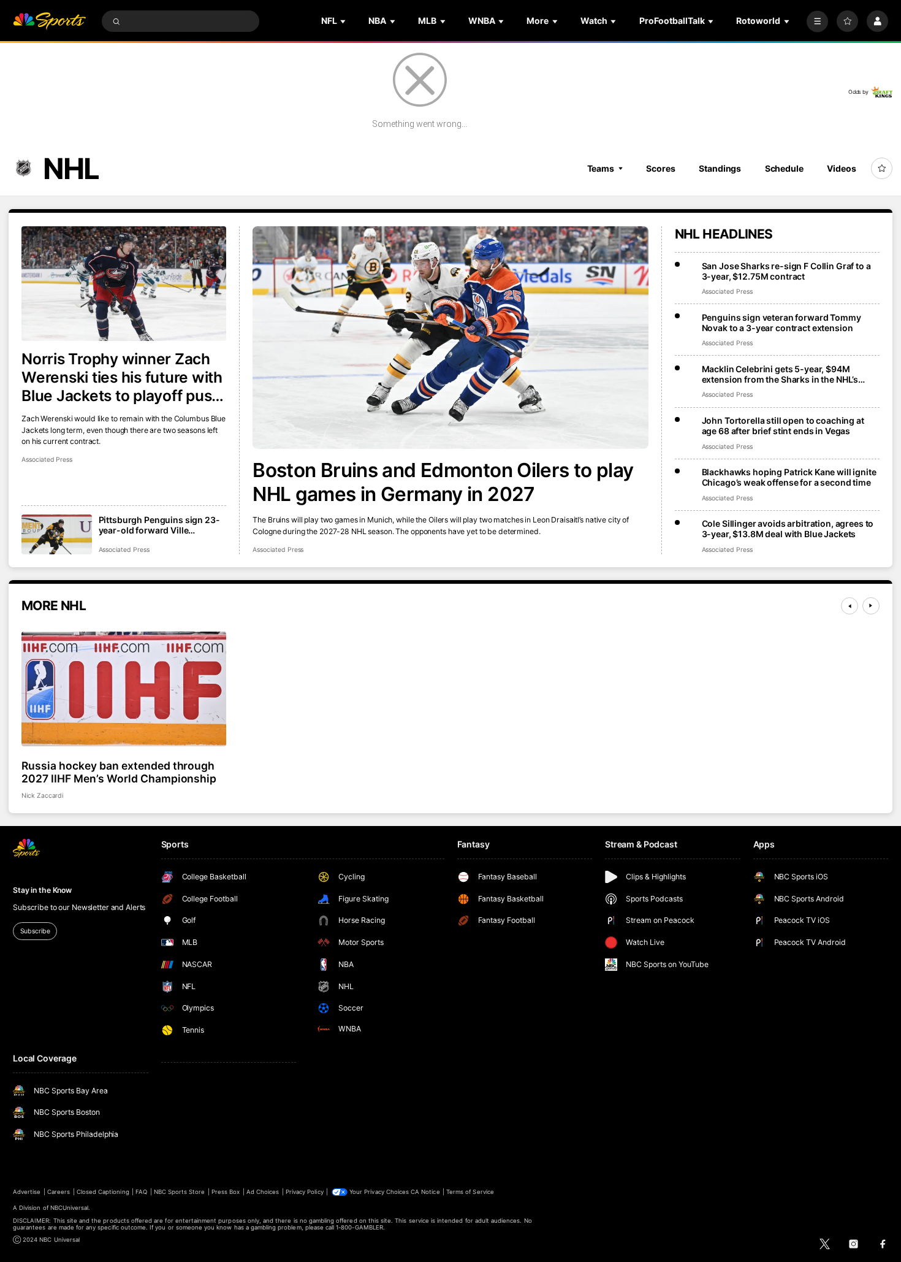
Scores (660, 168)
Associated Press (278, 550)
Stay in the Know (42, 890)
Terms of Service (470, 1191)
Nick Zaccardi (42, 796)
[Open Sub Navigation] (344, 21)
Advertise (26, 1191)
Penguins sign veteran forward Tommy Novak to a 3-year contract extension (781, 322)
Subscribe (35, 931)
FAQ (141, 1191)
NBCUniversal (69, 1207)
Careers (58, 1191)
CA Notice (425, 1191)
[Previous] (849, 605)
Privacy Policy (305, 1191)
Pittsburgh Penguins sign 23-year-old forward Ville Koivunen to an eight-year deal (161, 524)
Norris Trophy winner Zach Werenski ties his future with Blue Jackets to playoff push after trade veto (121, 377)
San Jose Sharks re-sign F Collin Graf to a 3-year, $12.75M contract (786, 271)
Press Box (225, 1191)
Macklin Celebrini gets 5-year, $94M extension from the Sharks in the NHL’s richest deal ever (780, 374)
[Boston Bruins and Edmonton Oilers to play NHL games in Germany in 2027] (450, 337)
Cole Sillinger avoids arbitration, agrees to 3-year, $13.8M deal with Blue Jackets (788, 528)
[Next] (871, 605)
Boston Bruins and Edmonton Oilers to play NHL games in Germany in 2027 (443, 482)
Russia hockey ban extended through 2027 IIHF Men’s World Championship (118, 772)
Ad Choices (262, 1191)
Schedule (784, 168)
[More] (817, 21)
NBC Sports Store (179, 1191)
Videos (841, 168)
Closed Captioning (103, 1191)
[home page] (49, 21)
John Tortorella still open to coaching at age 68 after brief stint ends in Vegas (783, 425)
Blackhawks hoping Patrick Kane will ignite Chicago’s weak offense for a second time (789, 477)
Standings (720, 168)
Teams (600, 168)
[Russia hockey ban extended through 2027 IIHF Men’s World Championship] (123, 689)
